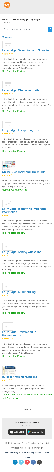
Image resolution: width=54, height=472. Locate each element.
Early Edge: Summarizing (19, 292)
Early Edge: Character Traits (20, 90)
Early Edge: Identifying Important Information (24, 210)
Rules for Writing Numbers (19, 377)
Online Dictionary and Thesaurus (23, 172)
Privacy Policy (11, 452)
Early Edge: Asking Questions (21, 252)
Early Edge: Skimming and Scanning (26, 50)
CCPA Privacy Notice (31, 452)
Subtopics (7, 37)
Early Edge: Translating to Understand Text (19, 333)
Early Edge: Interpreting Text (21, 130)
